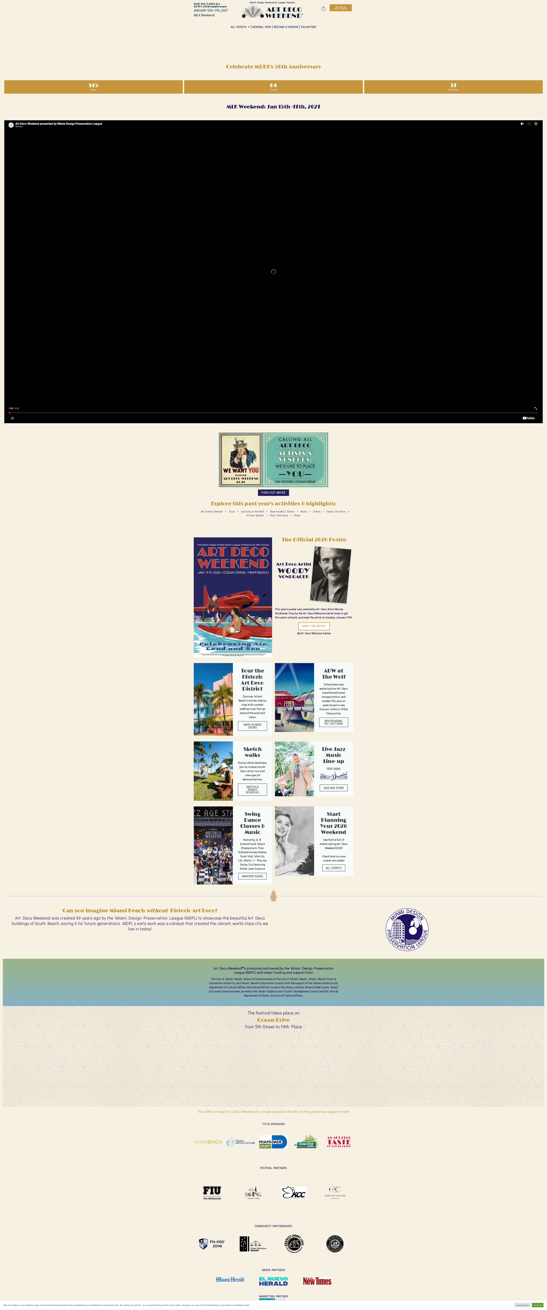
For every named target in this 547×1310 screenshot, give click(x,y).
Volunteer (308, 27)
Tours (232, 511)
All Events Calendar (212, 511)
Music (304, 511)
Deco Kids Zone (279, 515)
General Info (261, 27)
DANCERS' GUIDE (252, 876)
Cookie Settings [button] (522, 1305)
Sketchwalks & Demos (282, 511)
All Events (238, 27)
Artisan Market (255, 515)
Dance (316, 511)
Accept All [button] (538, 1305)
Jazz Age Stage (333, 788)
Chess (297, 515)
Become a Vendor (286, 27)
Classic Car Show (336, 511)
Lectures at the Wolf (252, 511)
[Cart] (323, 8)
